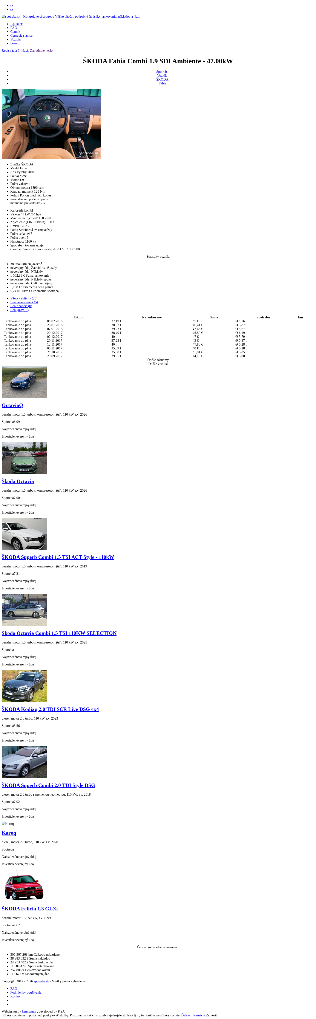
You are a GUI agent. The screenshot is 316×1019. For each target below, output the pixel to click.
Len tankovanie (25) (24, 302)
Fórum (14, 43)
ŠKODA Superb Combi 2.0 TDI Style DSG (48, 785)
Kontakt (15, 996)
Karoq (9, 833)
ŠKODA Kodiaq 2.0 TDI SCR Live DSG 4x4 (50, 709)
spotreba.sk (41, 981)
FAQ (13, 28)
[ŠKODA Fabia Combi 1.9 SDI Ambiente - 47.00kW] (51, 158)
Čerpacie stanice (21, 35)
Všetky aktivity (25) (23, 298)
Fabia (162, 83)
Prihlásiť (24, 50)
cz (11, 9)
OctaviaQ (12, 405)
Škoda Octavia (18, 481)
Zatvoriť (211, 1015)
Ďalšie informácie (193, 1015)
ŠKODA (162, 79)
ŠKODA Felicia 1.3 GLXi (30, 908)
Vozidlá (15, 39)
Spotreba (162, 71)
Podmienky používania (25, 992)
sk (11, 5)
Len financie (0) (21, 306)
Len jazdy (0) (19, 310)
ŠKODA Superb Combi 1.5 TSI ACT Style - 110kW (58, 557)
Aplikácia (16, 24)
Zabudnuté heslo (41, 50)
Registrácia (10, 50)
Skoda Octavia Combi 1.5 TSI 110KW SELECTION (59, 633)
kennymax (29, 1011)
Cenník (15, 31)
